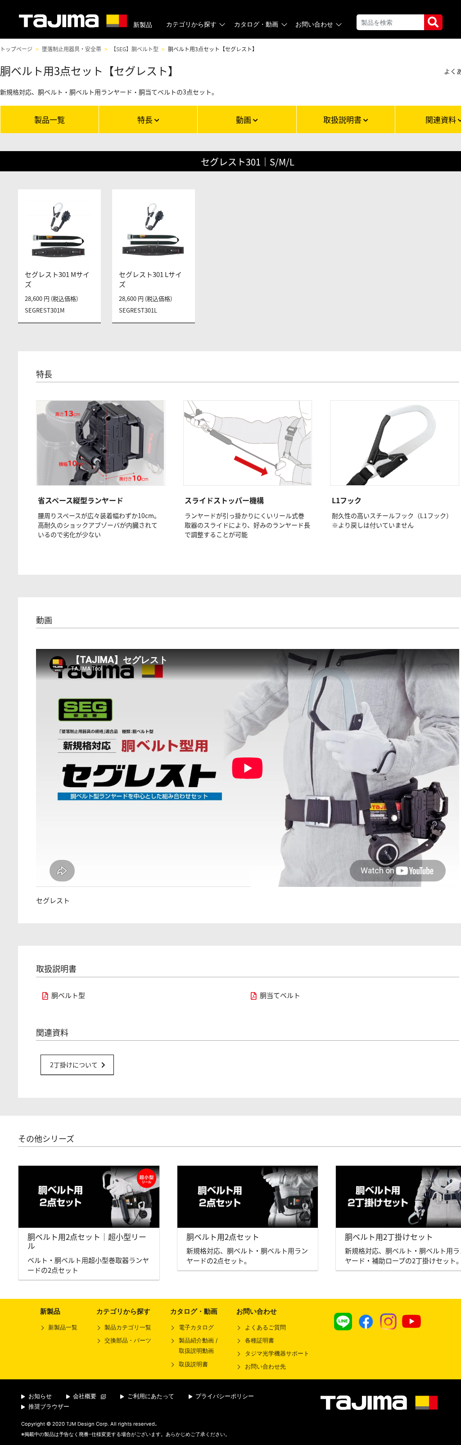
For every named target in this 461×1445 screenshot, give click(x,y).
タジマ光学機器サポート (277, 1353)
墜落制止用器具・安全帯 (71, 49)
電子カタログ (196, 1327)
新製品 (142, 24)
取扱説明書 (343, 119)
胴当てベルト (280, 995)
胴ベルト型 (68, 995)
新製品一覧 (62, 1327)
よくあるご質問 (265, 1327)
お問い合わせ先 (265, 1366)
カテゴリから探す (191, 24)
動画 (244, 119)
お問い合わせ (314, 24)
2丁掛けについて (74, 1064)
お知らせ (39, 1396)
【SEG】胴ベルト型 (134, 49)
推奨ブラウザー (48, 1406)
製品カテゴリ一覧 (127, 1327)
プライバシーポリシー (224, 1396)
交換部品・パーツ (127, 1340)
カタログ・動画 (256, 24)
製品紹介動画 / (198, 1345)
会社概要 (83, 1396)
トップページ (16, 49)
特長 (145, 119)
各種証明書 (259, 1340)
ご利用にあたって (150, 1396)
